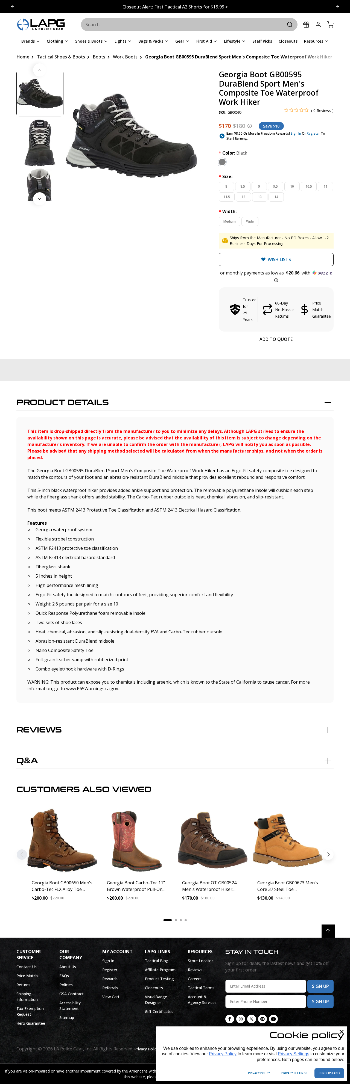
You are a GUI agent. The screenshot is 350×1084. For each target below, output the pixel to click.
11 (325, 186)
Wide (250, 221)
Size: (225, 176)
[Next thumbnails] (39, 198)
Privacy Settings (293, 1053)
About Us (67, 966)
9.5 (275, 186)
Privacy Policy (223, 1053)
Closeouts (154, 987)
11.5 (226, 196)
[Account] (318, 24)
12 (243, 196)
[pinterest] (262, 1019)
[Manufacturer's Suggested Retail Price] (249, 125)
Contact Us (26, 966)
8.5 (242, 186)
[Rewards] (306, 24)
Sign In (296, 133)
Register (313, 133)
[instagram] (240, 1019)
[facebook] (229, 1019)
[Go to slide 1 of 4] (337, 7)
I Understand (329, 1073)
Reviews (39, 730)
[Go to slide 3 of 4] (13, 7)
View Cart (110, 996)
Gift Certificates (159, 1011)
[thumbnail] (40, 93)
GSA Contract (71, 993)
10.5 (308, 186)
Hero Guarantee (30, 1023)
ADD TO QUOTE (276, 339)
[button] (276, 276)
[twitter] (251, 1019)
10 (292, 186)
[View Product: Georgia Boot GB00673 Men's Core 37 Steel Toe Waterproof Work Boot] (288, 840)
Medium (229, 221)
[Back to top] (328, 931)
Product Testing (159, 978)
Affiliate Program (160, 969)
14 (276, 196)
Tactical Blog (156, 960)
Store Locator (200, 960)
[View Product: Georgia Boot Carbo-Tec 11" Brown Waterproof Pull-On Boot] (137, 840)
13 (260, 196)
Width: (228, 211)
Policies (66, 984)
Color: (233, 153)
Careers (195, 978)
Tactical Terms (201, 987)
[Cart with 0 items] (330, 24)
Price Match (27, 975)
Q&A (27, 761)
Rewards (110, 978)
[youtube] (273, 1019)
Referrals (110, 987)
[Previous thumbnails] (39, 69)
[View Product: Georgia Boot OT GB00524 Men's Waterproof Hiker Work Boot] (212, 840)
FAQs (64, 975)
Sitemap (66, 1017)
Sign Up (320, 986)
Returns (23, 984)
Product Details (62, 402)
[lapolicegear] (41, 25)
